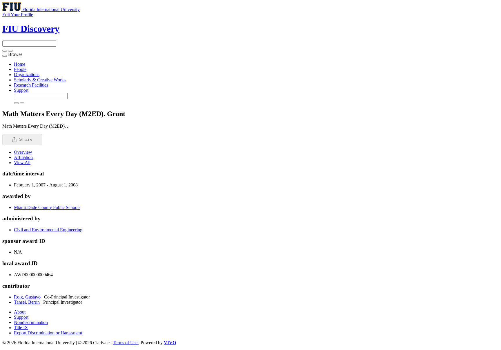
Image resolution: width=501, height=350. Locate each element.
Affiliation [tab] (23, 157)
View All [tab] (22, 162)
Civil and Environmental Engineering (48, 229)
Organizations (26, 74)
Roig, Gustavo (27, 296)
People (20, 69)
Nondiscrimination (31, 322)
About (20, 311)
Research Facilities (31, 85)
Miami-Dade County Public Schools (47, 207)
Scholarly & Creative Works (40, 79)
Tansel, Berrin (27, 302)
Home (19, 64)
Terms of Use (126, 342)
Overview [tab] (23, 152)
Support (21, 90)
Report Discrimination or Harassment (48, 332)
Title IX (21, 327)
